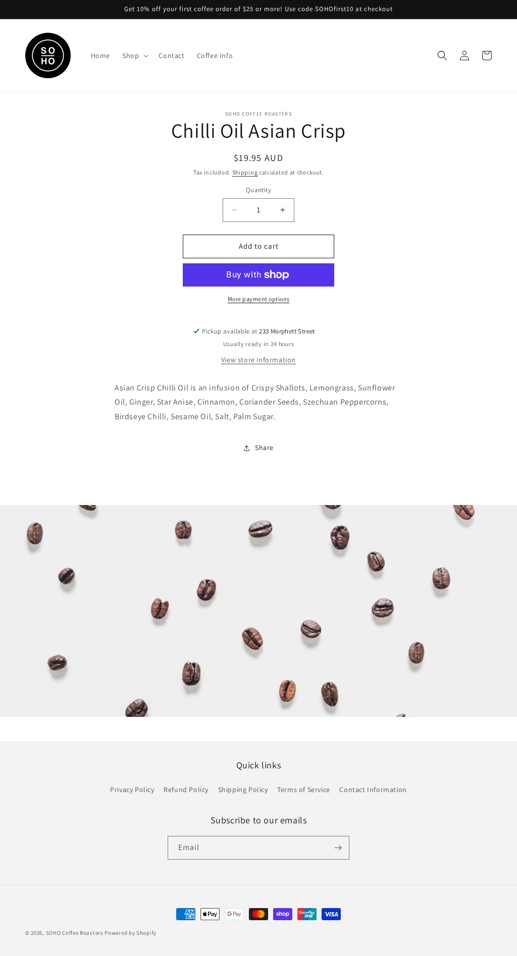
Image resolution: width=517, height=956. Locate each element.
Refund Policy (186, 789)
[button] (134, 55)
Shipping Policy (243, 789)
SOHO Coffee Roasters (75, 932)
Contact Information (372, 789)
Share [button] (264, 447)
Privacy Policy (132, 789)
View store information (258, 359)
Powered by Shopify (131, 932)
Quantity (258, 190)
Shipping (245, 172)
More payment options (259, 299)
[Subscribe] (338, 848)
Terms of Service (303, 789)
